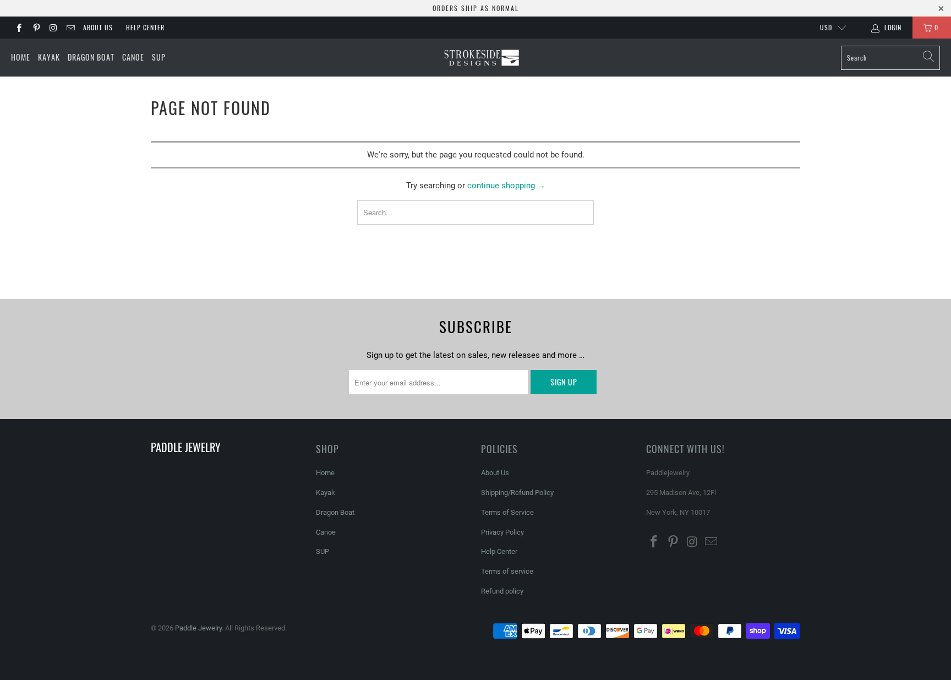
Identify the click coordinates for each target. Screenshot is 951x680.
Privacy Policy (502, 532)
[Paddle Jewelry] (481, 58)
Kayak (49, 57)
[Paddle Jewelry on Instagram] (53, 27)
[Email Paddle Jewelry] (70, 27)
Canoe (133, 57)
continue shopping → (506, 186)
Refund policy (502, 591)
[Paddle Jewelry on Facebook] (18, 27)
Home (20, 57)
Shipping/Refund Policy (517, 492)
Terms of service (507, 571)
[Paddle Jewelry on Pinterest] (35, 27)
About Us (98, 27)
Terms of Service (507, 512)
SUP (159, 57)
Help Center (145, 27)
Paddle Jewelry (198, 628)
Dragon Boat (91, 57)
